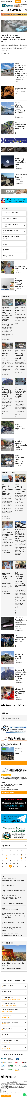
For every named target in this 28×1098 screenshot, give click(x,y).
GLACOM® (21, 1096)
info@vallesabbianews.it (12, 1083)
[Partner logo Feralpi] (10, 1071)
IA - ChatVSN (5, 1095)
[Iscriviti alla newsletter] (22, 1)
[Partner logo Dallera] (17, 1064)
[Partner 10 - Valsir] (3, 1067)
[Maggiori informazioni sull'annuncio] (7, 753)
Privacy (1, 1091)
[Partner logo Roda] (17, 1071)
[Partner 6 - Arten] (10, 1064)
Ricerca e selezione (5, 775)
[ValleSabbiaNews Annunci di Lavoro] (14, 771)
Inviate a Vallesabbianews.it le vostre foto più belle (11, 969)
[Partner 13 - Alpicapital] (24, 1067)
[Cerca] (24, 9)
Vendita (4, 748)
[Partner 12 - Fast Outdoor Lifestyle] (17, 1067)
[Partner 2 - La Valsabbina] (10, 1060)
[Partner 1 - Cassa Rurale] (3, 1060)
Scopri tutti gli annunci (8, 763)
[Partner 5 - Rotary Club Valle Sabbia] (3, 1064)
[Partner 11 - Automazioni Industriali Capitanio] (10, 1067)
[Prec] (22, 847)
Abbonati (18, 1)
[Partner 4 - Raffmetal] (24, 1060)
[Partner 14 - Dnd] (3, 1071)
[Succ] (25, 847)
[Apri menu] (4, 9)
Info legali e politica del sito (12, 1096)
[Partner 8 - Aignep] (24, 1064)
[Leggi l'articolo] (14, 26)
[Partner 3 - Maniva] (17, 1060)
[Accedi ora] (25, 1)
